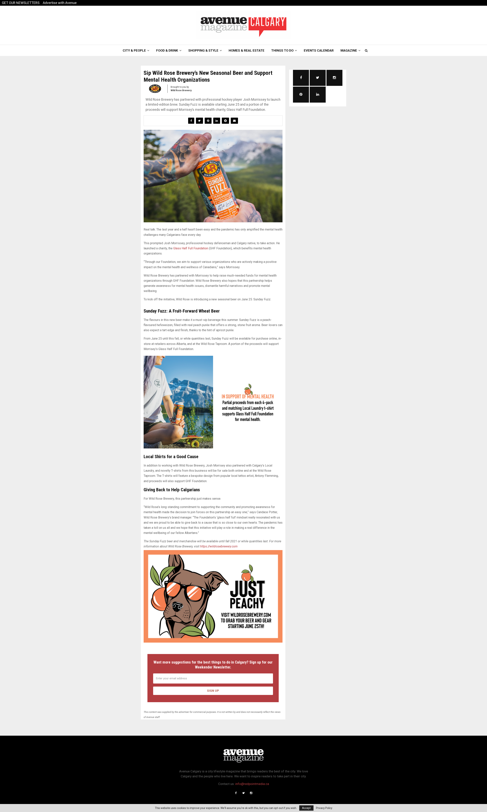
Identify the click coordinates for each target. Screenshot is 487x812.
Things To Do (282, 50)
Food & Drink (167, 50)
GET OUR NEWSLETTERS (21, 3)
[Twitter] (243, 793)
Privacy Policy (324, 808)
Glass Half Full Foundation (190, 248)
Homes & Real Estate (246, 50)
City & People (134, 50)
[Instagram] (251, 793)
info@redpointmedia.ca (252, 784)
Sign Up (213, 690)
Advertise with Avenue (60, 3)
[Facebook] (236, 793)
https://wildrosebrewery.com (219, 546)
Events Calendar (319, 50)
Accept (306, 808)
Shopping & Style (203, 50)
